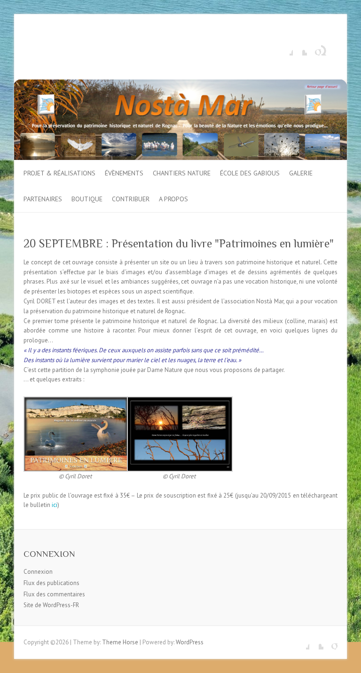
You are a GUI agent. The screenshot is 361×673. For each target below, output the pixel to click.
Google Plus (314, 48)
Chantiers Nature (182, 173)
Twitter (300, 48)
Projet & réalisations (59, 173)
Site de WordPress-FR (51, 605)
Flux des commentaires (54, 594)
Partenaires (43, 199)
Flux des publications (51, 583)
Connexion (38, 572)
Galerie (301, 173)
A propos (173, 199)
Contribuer (130, 199)
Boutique (86, 199)
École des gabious (250, 173)
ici (54, 505)
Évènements (124, 173)
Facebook (286, 48)
